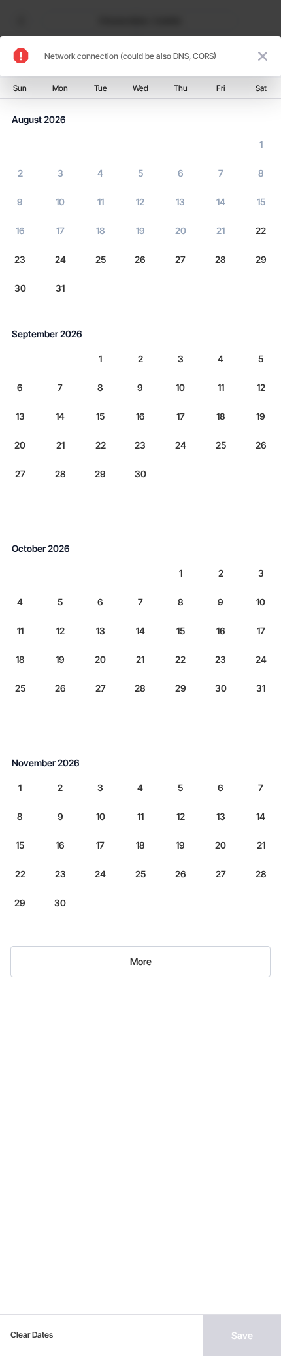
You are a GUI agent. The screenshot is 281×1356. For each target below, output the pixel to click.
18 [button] (100, 230)
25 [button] (100, 259)
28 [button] (220, 259)
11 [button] (100, 201)
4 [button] (100, 172)
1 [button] (261, 144)
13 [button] (180, 201)
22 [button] (261, 230)
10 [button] (60, 201)
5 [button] (140, 172)
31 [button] (60, 288)
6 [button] (181, 172)
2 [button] (20, 172)
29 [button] (261, 259)
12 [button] (140, 201)
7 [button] (220, 172)
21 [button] (220, 230)
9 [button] (20, 201)
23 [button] (19, 259)
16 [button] (20, 230)
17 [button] (60, 230)
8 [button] (261, 172)
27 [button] (180, 259)
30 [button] (20, 288)
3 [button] (60, 172)
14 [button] (220, 201)
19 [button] (140, 230)
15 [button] (261, 201)
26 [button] (140, 259)
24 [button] (60, 259)
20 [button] (180, 230)
